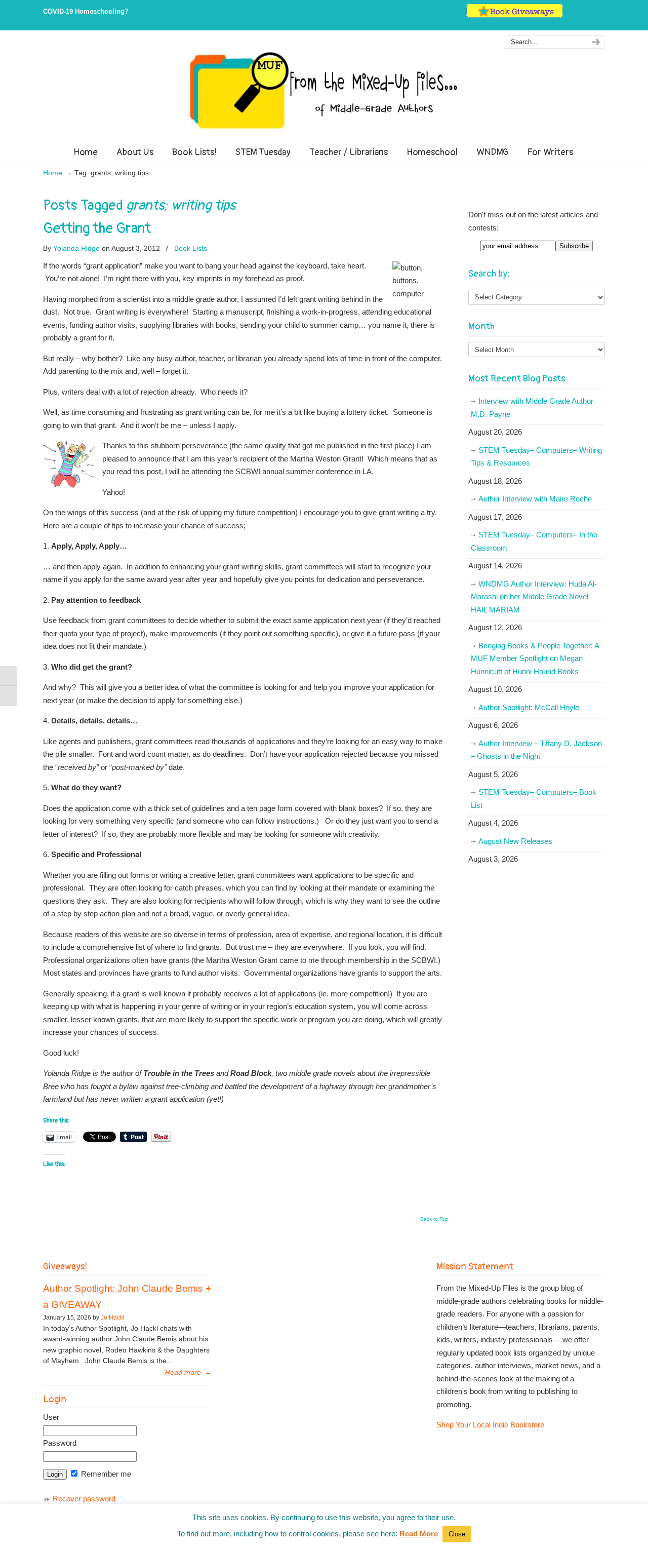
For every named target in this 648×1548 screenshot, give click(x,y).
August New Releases (515, 841)
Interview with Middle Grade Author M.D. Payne (532, 407)
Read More (418, 1533)
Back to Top (434, 1219)
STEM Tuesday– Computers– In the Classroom (534, 541)
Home (52, 173)
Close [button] (457, 1534)
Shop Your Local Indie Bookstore (490, 1424)
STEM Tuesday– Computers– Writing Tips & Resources (536, 457)
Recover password (84, 1498)
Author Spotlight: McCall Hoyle (528, 707)
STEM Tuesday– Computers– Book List (533, 798)
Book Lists (190, 248)
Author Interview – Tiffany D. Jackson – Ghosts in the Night (536, 750)
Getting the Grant (97, 228)
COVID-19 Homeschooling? (86, 11)
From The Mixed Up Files (324, 90)
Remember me (105, 1473)
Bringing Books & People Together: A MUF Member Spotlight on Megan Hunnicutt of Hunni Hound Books (535, 658)
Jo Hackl (113, 1317)
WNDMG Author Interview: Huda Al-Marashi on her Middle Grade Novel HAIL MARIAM (534, 596)
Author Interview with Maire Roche (535, 498)
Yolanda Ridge (76, 248)
